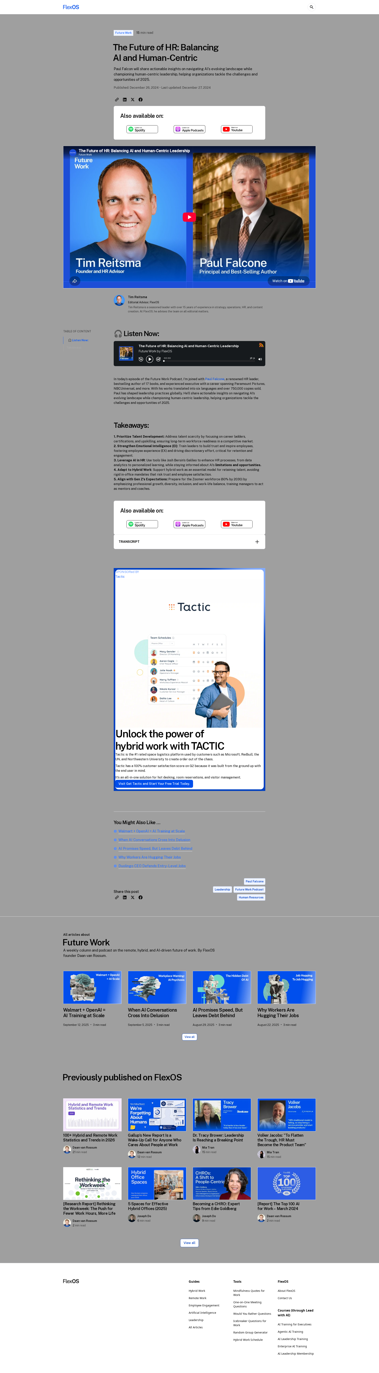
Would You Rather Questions (252, 1314)
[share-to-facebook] (140, 99)
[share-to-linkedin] (125, 99)
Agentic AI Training (290, 1331)
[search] (312, 7)
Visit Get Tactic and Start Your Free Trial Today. (154, 784)
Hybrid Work (197, 1291)
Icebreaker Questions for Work (249, 1323)
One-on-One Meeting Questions (247, 1304)
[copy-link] (117, 99)
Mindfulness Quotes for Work (249, 1293)
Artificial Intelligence (202, 1313)
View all (190, 1036)
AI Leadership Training (293, 1339)
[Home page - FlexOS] (71, 7)
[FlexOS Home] (71, 1281)
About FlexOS (286, 1291)
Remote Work (197, 1298)
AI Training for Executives (294, 1324)
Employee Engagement (204, 1305)
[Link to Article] (92, 987)
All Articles (196, 1327)
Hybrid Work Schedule (248, 1340)
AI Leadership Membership (296, 1353)
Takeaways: (74, 347)
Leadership (196, 1320)
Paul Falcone (214, 379)
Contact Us (285, 1298)
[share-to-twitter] (132, 99)
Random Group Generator (250, 1332)
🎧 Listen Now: (78, 340)
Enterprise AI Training (292, 1346)
